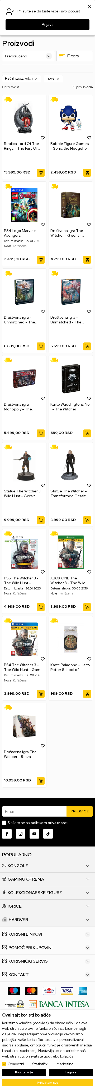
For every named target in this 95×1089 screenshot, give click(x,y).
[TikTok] (48, 834)
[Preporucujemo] (17, 541)
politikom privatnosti (49, 822)
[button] (21, 78)
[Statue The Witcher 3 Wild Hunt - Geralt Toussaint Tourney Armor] (24, 466)
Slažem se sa (38, 823)
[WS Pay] (14, 1003)
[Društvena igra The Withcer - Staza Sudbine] (24, 726)
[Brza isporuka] (10, 99)
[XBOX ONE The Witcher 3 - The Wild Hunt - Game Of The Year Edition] (70, 552)
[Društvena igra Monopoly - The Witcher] (24, 379)
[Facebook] (7, 834)
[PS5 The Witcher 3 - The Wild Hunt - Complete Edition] (24, 552)
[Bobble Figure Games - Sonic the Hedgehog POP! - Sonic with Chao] (70, 118)
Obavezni (16, 1064)
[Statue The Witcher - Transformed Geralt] (70, 466)
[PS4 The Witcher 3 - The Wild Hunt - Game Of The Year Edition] (24, 639)
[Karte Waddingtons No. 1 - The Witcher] (70, 379)
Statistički (40, 1064)
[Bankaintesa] (59, 1003)
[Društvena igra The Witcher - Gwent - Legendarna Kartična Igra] (70, 205)
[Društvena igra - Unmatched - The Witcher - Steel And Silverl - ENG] (24, 292)
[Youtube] (34, 834)
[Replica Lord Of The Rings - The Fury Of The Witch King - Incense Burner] (24, 118)
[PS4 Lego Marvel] (24, 205)
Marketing (65, 1064)
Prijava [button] (48, 24)
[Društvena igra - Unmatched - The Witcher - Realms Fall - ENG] (70, 292)
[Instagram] (20, 834)
